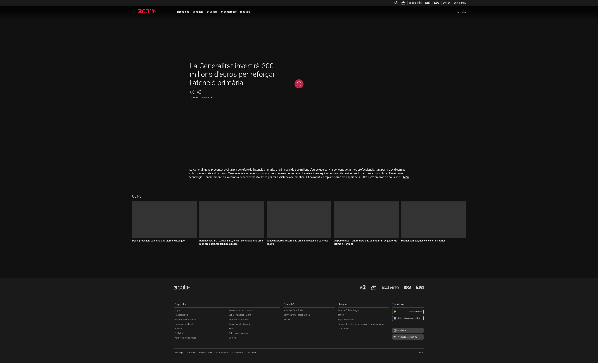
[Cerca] (458, 11)
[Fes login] (464, 11)
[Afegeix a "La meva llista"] (192, 91)
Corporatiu (460, 3)
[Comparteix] (198, 91)
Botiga (446, 3)
